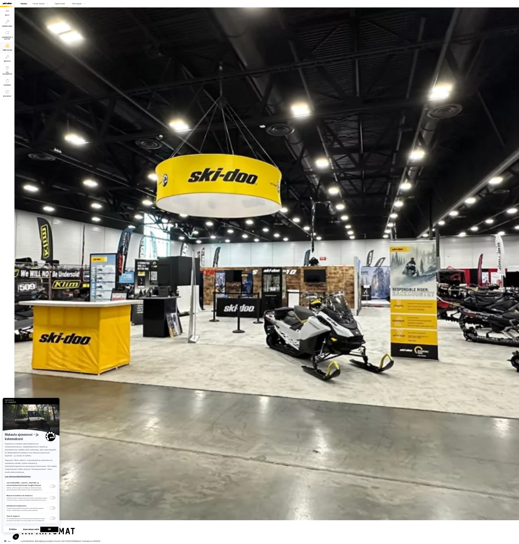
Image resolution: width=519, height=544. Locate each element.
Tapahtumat (60, 3)
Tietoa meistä (38, 3)
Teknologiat (77, 3)
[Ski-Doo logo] (7, 3)
